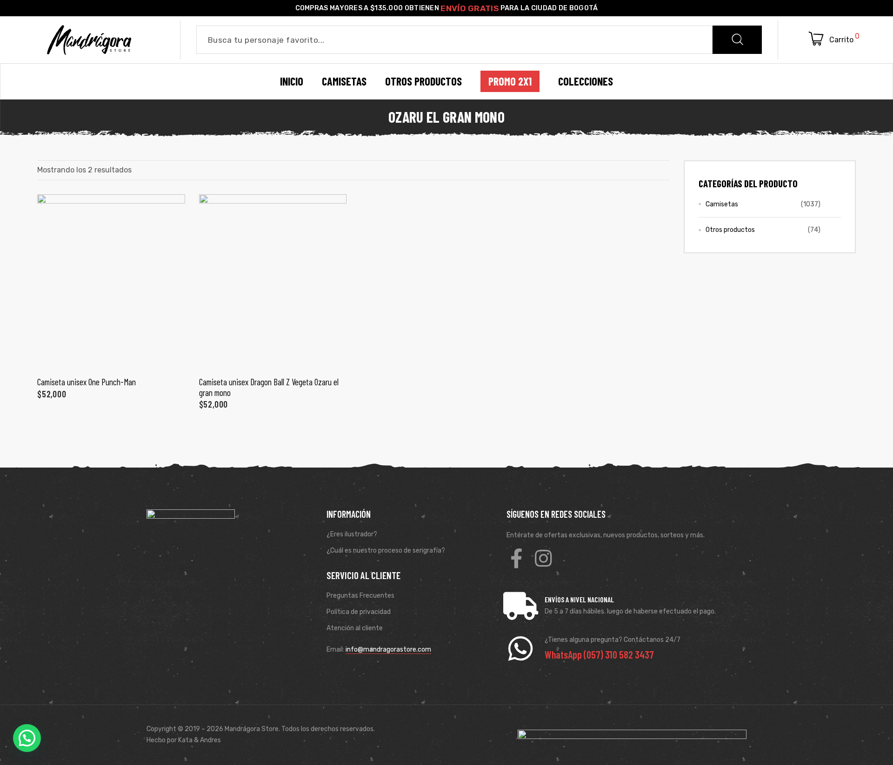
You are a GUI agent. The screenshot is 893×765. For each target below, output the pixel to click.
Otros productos (730, 230)
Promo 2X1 (510, 81)
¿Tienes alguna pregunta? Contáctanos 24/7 (612, 640)
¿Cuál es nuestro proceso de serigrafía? (386, 550)
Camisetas (722, 204)
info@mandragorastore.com (388, 649)
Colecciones (585, 81)
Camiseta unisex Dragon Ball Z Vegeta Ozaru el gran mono (269, 386)
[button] (27, 738)
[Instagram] (543, 558)
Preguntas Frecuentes (360, 596)
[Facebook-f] (516, 558)
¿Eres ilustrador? (352, 534)
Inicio (291, 81)
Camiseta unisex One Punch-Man (86, 381)
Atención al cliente (355, 628)
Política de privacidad (359, 612)
